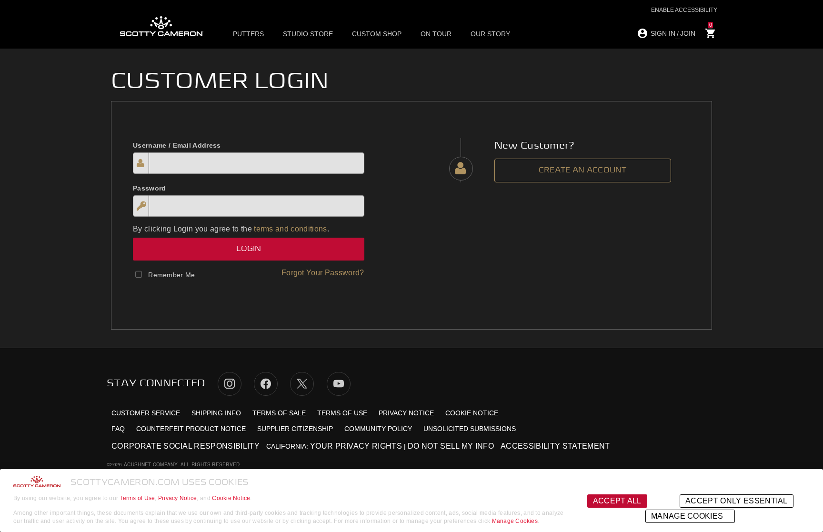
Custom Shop (376, 34)
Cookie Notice (231, 498)
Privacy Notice (177, 498)
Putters (248, 34)
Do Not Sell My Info (451, 446)
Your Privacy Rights (356, 446)
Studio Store (308, 34)
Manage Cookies (515, 521)
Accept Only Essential (736, 501)
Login (248, 248)
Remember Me (171, 275)
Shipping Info (216, 413)
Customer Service (145, 413)
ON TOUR (436, 34)
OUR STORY (490, 34)
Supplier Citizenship (295, 428)
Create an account (583, 170)
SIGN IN (663, 33)
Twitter (302, 384)
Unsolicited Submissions (469, 428)
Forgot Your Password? (322, 273)
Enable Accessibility (684, 10)
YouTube (339, 384)
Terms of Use (137, 498)
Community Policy (378, 428)
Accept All (617, 501)
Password (149, 188)
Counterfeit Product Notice (191, 428)
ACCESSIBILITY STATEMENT (555, 446)
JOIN (687, 33)
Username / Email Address (177, 145)
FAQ (118, 428)
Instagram (229, 384)
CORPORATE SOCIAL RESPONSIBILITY (185, 446)
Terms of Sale (279, 413)
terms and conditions (290, 229)
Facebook (266, 384)
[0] (710, 34)
